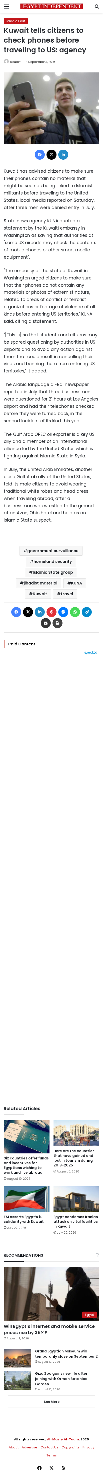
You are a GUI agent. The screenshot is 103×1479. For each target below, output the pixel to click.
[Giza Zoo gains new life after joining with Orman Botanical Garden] (17, 1380)
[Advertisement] (51, 880)
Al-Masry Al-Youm (63, 1439)
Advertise (29, 1447)
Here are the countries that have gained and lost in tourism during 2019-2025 (74, 1158)
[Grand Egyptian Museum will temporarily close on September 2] (17, 1358)
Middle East (15, 21)
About (13, 1447)
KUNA (76, 583)
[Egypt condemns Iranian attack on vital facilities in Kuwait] (76, 1199)
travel (67, 594)
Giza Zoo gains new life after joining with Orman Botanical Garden (61, 1379)
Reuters (16, 62)
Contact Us (49, 1447)
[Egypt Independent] (51, 6)
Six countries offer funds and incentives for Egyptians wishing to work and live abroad (26, 1165)
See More (52, 1401)
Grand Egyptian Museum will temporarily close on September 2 (66, 1354)
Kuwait (40, 594)
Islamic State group (53, 572)
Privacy (88, 1447)
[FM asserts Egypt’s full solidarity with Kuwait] (27, 1199)
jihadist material (40, 583)
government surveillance (52, 551)
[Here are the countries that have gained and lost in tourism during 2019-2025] (76, 1133)
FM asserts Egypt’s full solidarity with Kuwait (24, 1219)
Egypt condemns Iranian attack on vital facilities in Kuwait (76, 1221)
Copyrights (70, 1447)
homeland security (53, 561)
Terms (51, 1455)
